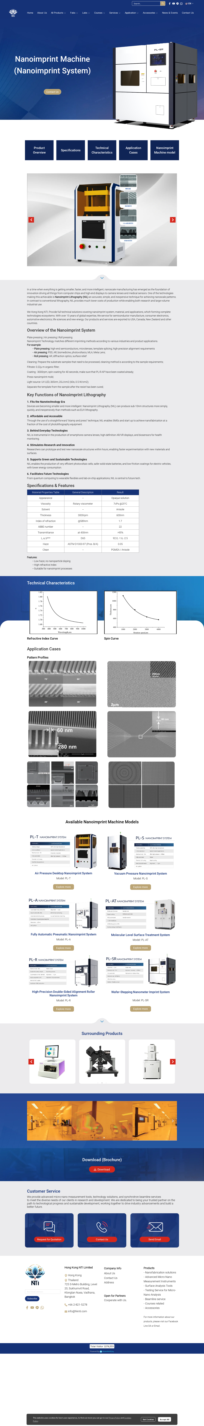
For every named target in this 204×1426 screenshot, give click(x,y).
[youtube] (173, 3)
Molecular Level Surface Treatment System (140, 935)
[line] (177, 3)
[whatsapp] (181, 3)
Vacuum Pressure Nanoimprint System (140, 873)
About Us (109, 1273)
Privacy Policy (114, 1417)
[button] (148, 3)
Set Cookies (148, 1419)
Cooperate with (113, 1300)
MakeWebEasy (108, 1351)
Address (109, 1282)
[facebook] (169, 3)
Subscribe (32, 1298)
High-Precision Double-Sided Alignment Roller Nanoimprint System (63, 993)
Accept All (164, 1419)
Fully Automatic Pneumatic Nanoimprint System (63, 934)
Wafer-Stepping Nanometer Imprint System (140, 992)
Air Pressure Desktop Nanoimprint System (63, 873)
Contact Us (110, 1278)
